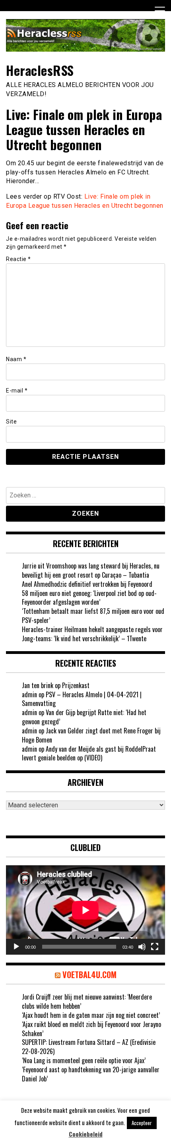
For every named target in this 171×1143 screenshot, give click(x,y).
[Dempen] (142, 947)
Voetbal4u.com (89, 975)
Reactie (18, 259)
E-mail (16, 390)
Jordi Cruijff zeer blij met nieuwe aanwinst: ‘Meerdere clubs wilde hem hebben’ (87, 1001)
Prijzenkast (75, 685)
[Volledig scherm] (155, 947)
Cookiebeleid (86, 1134)
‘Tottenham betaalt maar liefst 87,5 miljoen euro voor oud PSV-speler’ (93, 615)
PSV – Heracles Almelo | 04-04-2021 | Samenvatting (82, 699)
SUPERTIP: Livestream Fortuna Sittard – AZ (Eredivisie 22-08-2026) (88, 1046)
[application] (85, 910)
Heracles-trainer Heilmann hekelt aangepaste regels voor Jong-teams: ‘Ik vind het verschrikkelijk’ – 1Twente (92, 634)
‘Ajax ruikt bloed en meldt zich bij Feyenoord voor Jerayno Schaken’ (91, 1028)
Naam (16, 359)
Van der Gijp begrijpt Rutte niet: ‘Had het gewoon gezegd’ (84, 717)
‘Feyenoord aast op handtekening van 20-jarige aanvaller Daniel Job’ (90, 1074)
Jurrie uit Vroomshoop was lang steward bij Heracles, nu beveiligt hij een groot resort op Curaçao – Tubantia (90, 570)
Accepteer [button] (142, 1123)
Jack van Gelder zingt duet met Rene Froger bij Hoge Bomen (91, 735)
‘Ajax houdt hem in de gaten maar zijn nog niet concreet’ (91, 1015)
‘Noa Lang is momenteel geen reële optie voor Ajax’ (84, 1060)
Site (11, 421)
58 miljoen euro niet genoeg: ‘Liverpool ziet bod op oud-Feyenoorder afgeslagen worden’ (89, 597)
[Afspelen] (16, 947)
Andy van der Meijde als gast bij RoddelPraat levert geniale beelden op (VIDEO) (89, 753)
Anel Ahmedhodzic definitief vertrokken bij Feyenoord (87, 584)
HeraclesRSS (40, 70)
